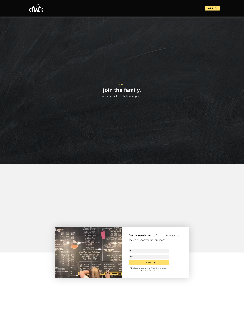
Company (122, 84)
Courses (212, 8)
